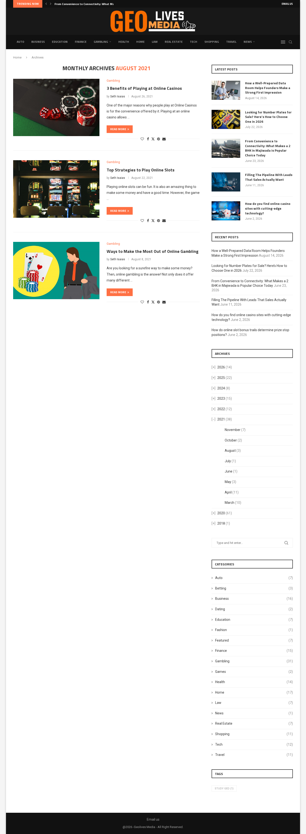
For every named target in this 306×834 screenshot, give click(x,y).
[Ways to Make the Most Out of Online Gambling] (56, 270)
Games (254, 672)
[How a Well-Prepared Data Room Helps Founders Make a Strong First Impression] (226, 90)
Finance (81, 41)
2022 (221, 409)
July (228, 461)
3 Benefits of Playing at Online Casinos (144, 88)
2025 (221, 378)
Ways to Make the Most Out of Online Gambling (152, 251)
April (228, 492)
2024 (221, 388)
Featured (254, 640)
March (229, 503)
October (231, 440)
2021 (221, 419)
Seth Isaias (117, 96)
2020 (221, 513)
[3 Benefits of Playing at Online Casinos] (56, 107)
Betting (254, 588)
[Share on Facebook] (148, 139)
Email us (287, 4)
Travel (231, 41)
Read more (118, 129)
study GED (224, 788)
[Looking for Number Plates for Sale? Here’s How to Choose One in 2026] (226, 119)
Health (123, 41)
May (228, 482)
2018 (221, 523)
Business (38, 41)
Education (60, 41)
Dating (254, 609)
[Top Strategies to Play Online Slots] (56, 189)
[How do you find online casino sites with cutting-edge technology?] (226, 210)
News (248, 41)
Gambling (101, 41)
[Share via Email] (164, 139)
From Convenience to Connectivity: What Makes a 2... (90, 4)
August (230, 450)
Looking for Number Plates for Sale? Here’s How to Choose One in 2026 (268, 117)
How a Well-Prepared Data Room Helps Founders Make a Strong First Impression (267, 88)
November (232, 430)
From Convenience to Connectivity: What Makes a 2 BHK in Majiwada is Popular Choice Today (267, 148)
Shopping (211, 41)
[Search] (290, 42)
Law (155, 41)
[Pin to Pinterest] (158, 139)
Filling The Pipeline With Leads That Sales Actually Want (268, 177)
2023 (221, 398)
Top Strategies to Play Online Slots (141, 170)
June (228, 471)
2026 (221, 367)
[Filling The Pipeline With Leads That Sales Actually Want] (226, 181)
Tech (193, 41)
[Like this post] (142, 139)
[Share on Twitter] (153, 139)
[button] (46, 4)
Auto (20, 41)
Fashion (254, 630)
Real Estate (174, 41)
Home (140, 41)
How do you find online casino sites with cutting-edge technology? (267, 208)
